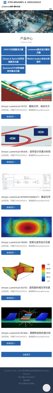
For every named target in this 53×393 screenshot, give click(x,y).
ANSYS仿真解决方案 (13, 49)
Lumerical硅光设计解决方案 (39, 51)
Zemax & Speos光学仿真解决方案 (13, 60)
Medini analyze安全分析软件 (38, 60)
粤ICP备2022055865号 (26, 377)
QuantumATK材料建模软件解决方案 (13, 69)
